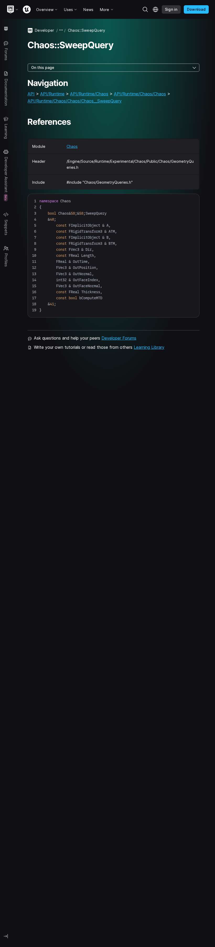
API (31, 93)
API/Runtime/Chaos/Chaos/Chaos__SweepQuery (75, 101)
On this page (42, 67)
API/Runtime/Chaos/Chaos (140, 93)
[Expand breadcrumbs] (61, 30)
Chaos (72, 146)
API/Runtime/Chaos (89, 93)
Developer (44, 30)
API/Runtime (52, 93)
